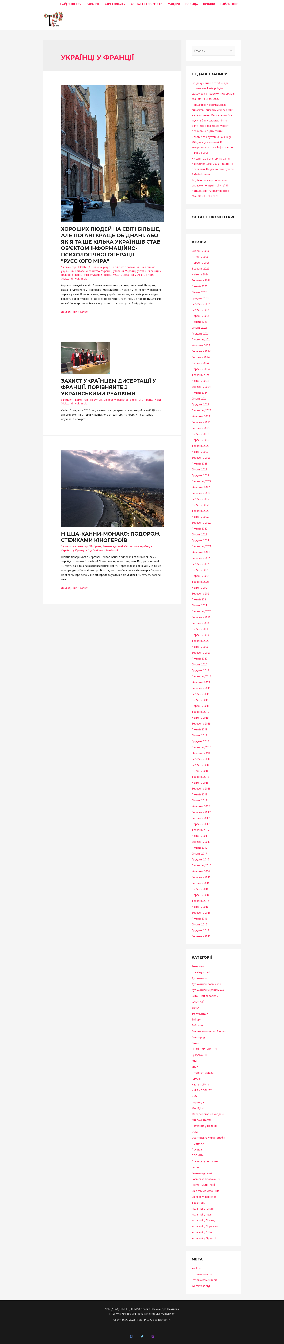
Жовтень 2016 (201, 871)
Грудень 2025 (200, 298)
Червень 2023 (201, 440)
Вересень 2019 (201, 688)
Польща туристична (205, 1161)
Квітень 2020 (200, 647)
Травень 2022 (200, 511)
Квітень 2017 (200, 836)
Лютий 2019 (199, 729)
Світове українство (87, 271)
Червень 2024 (201, 369)
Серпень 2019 (201, 694)
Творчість (198, 1202)
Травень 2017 (200, 830)
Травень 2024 (200, 375)
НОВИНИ (209, 4)
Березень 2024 (201, 387)
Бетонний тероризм (205, 996)
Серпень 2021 (201, 564)
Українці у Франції (135, 275)
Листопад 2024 (201, 339)
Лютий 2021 (199, 599)
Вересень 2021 (201, 558)
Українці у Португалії (86, 275)
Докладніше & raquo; (74, 312)
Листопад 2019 (201, 676)
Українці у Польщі (203, 1220)
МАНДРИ (174, 4)
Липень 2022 (200, 505)
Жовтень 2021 (201, 552)
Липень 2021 (200, 570)
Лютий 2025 (199, 322)
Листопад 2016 (201, 865)
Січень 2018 (199, 800)
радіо (106, 267)
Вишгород (198, 1037)
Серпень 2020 (201, 623)
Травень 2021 (200, 582)
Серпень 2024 (201, 357)
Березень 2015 (201, 936)
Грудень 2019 (200, 670)
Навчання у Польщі (204, 1126)
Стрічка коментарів (204, 1280)
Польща (97, 267)
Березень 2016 (201, 912)
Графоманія (199, 1055)
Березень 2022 (201, 522)
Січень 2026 (199, 292)
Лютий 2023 (199, 463)
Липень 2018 (200, 771)
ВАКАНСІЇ (93, 4)
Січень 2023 (199, 469)
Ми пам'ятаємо (202, 1120)
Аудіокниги (199, 978)
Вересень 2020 (201, 617)
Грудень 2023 (200, 404)
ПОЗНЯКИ (198, 1143)
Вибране (95, 546)
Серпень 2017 (201, 818)
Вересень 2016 (201, 877)
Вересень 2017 (201, 812)
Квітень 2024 (200, 381)
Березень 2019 (201, 723)
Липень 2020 (200, 629)
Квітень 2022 (200, 517)
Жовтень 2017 (201, 806)
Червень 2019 (201, 706)
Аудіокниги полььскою (207, 984)
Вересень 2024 (201, 351)
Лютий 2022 (199, 528)
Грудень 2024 (200, 333)
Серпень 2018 (201, 765)
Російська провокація (125, 267)
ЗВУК (195, 1067)
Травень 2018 (200, 777)
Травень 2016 (200, 901)
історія (196, 1078)
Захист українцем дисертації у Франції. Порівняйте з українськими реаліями (108, 387)
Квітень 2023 (200, 452)
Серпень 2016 (201, 883)
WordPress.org (201, 1286)
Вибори (196, 1019)
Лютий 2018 (199, 794)
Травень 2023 (200, 446)
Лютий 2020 (199, 658)
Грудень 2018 (200, 741)
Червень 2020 (201, 635)
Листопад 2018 (201, 747)
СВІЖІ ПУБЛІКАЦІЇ (203, 1185)
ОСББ (195, 1132)
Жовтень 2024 (201, 345)
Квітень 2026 (200, 274)
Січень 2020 (199, 664)
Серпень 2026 (201, 251)
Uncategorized (201, 972)
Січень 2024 (199, 398)
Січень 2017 (199, 853)
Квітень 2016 (200, 907)
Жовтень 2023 (201, 416)
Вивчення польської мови (209, 1031)
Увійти (196, 1268)
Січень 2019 (199, 735)
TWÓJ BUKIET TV (70, 4)
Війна (195, 1043)
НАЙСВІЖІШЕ (229, 4)
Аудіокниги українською (208, 990)
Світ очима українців (138, 546)
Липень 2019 (200, 700)
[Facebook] (131, 1336)
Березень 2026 (201, 280)
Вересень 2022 (201, 493)
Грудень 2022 (200, 475)
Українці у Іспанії (112, 271)
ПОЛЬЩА (191, 4)
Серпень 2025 (201, 310)
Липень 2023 (200, 434)
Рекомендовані (113, 546)
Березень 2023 (201, 457)
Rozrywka (198, 966)
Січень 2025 (199, 327)
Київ (195, 1096)
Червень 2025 (201, 316)
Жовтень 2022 (201, 487)
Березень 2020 (201, 652)
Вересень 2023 (201, 422)
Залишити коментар (74, 399)
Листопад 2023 (201, 410)
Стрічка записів (202, 1274)
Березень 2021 (201, 593)
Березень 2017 (201, 842)
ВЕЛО (195, 1007)
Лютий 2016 (199, 918)
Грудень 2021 (200, 540)
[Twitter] (142, 1336)
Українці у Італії (135, 271)
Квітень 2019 (200, 717)
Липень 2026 (200, 257)
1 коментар (68, 267)
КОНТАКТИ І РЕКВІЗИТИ (146, 4)
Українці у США (111, 275)
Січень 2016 (199, 924)
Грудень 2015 (200, 930)
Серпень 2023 (201, 428)
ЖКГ (194, 1061)
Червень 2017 (201, 824)
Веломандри (200, 1013)
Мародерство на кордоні (208, 1114)
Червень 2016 (201, 895)
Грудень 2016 (200, 859)
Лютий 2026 (199, 286)
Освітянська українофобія (208, 1137)
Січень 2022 (199, 534)
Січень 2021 (199, 605)
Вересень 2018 (201, 759)
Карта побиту (200, 1084)
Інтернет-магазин (203, 1072)
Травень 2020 (200, 641)
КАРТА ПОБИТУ (115, 4)
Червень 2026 (201, 262)
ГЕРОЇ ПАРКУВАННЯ (204, 1049)
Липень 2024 (200, 363)
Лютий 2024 (199, 392)
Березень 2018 (201, 788)
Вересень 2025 (201, 304)
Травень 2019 (200, 712)
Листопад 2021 (201, 546)
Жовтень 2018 (201, 753)
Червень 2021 (201, 576)
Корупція (96, 399)
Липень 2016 (200, 889)
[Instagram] (152, 1336)
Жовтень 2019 (201, 682)
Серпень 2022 (201, 499)
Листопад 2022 (201, 481)
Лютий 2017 (199, 847)
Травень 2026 (200, 268)
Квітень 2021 (200, 587)
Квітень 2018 (200, 782)
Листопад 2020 (201, 611)
